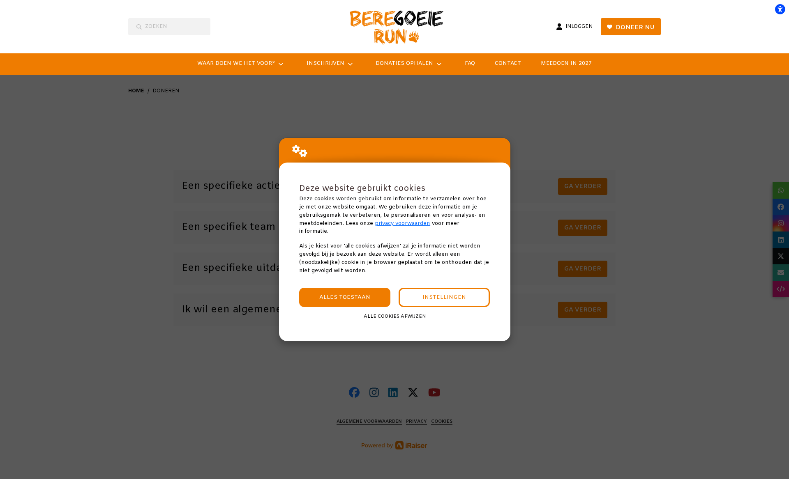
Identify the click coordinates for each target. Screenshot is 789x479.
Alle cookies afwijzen (395, 316)
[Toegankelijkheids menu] (780, 9)
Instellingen (444, 297)
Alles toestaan (344, 297)
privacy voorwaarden (402, 223)
